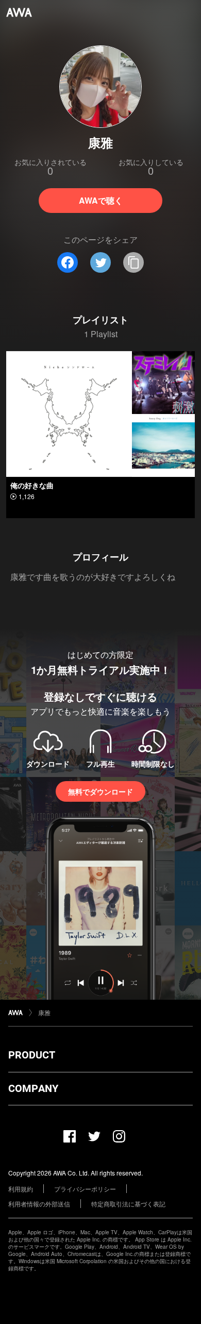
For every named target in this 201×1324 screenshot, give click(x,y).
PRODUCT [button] (31, 1055)
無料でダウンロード (100, 791)
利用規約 (20, 1188)
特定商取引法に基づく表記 (128, 1203)
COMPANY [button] (33, 1088)
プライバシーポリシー (85, 1188)
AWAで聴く (101, 200)
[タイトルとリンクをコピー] (133, 262)
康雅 (44, 1012)
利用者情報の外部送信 (39, 1203)
